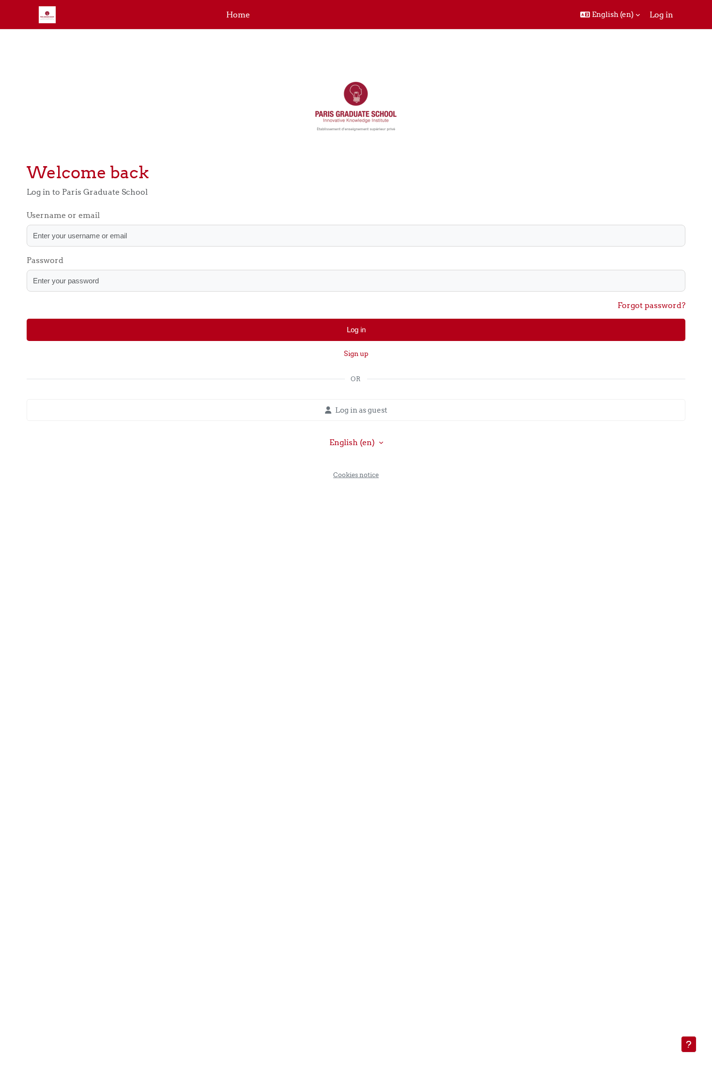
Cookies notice (356, 475)
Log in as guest (361, 410)
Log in (661, 14)
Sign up (356, 353)
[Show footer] (689, 1044)
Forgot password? (651, 305)
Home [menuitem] (238, 14)
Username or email (63, 215)
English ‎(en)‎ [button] (353, 442)
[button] (610, 14)
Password (45, 260)
